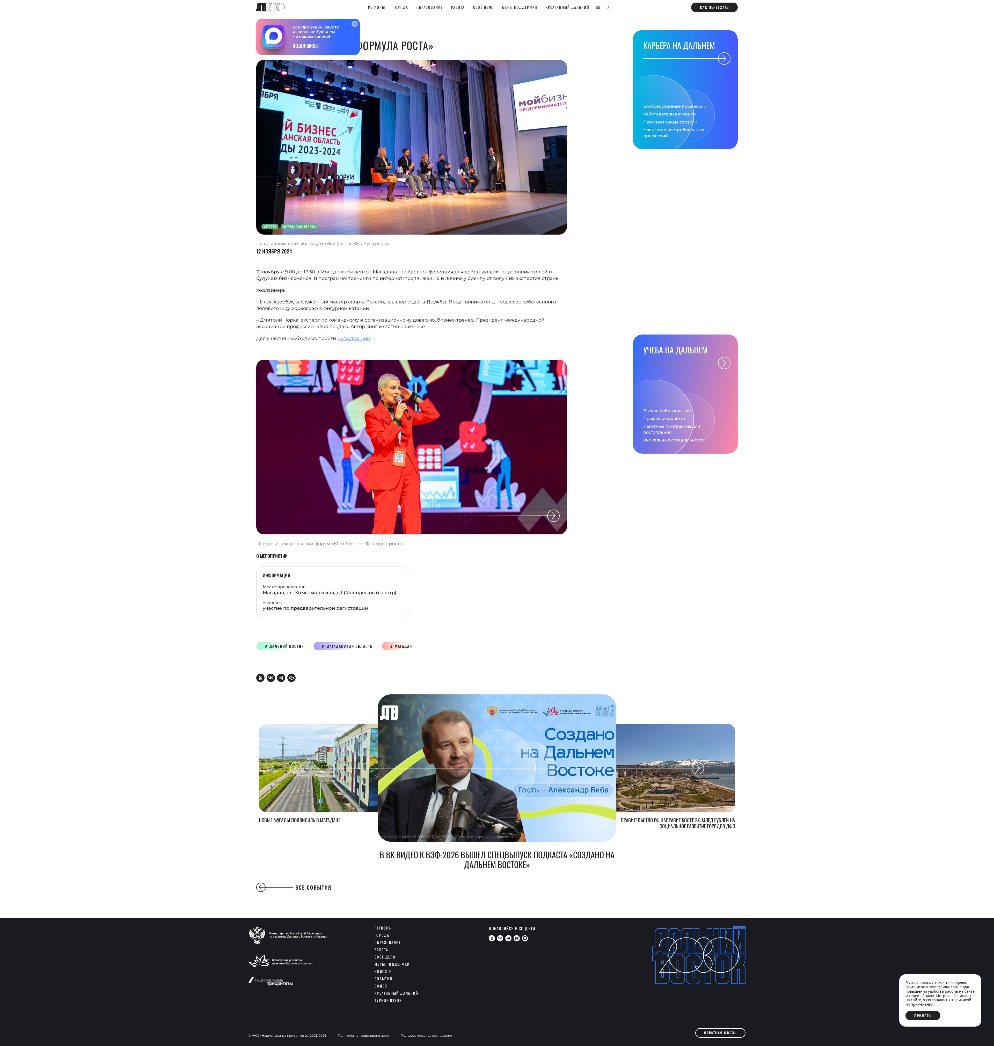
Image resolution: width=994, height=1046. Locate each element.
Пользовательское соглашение (426, 1035)
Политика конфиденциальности (364, 1035)
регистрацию (353, 338)
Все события (313, 887)
